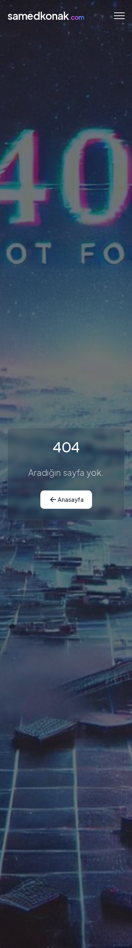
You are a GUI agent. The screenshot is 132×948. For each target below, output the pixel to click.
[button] (119, 15)
